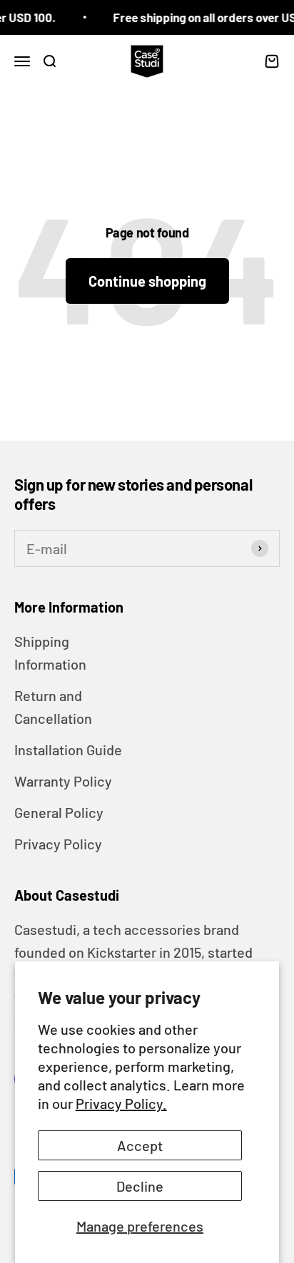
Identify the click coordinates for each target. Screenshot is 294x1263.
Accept (140, 1145)
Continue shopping (147, 281)
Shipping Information (50, 653)
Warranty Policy (63, 780)
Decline (139, 1186)
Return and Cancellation (53, 707)
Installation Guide (68, 749)
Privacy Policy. (121, 1103)
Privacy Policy (58, 843)
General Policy (58, 812)
